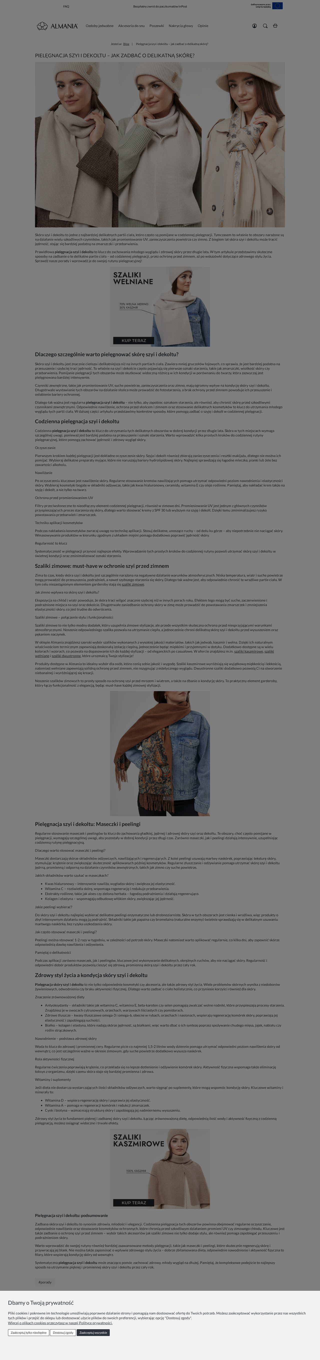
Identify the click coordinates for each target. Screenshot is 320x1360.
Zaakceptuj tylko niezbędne (28, 1332)
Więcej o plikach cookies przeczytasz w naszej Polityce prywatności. (60, 1323)
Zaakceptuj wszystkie (93, 1332)
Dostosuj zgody (63, 1332)
